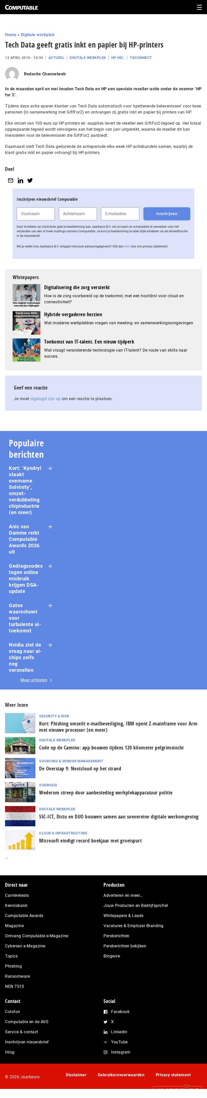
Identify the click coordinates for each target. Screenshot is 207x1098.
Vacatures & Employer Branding (134, 925)
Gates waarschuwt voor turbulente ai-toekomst (25, 618)
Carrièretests (17, 895)
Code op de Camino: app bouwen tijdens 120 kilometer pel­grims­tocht (111, 747)
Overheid (48, 785)
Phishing (13, 966)
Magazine (14, 925)
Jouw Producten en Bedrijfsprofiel (136, 905)
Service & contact (21, 1032)
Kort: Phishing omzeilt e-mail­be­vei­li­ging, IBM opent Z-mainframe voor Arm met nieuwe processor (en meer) (118, 726)
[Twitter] (30, 180)
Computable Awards (24, 915)
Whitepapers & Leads (124, 915)
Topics (11, 956)
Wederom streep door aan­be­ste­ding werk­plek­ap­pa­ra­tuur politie (106, 792)
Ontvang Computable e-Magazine (36, 935)
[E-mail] (11, 180)
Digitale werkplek (38, 34)
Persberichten (117, 935)
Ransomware (17, 976)
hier (127, 246)
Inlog (10, 1052)
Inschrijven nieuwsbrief (27, 1042)
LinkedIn (119, 1032)
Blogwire (112, 956)
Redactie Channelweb (45, 74)
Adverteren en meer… (123, 895)
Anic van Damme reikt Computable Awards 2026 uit (24, 539)
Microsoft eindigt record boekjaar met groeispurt (90, 840)
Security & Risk (54, 716)
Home (10, 34)
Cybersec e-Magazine (25, 946)
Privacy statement (173, 1074)
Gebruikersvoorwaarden (121, 1074)
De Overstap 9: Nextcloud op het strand (80, 768)
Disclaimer (76, 1074)
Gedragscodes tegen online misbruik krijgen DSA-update (26, 578)
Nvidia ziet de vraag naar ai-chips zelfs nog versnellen (25, 657)
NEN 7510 (14, 986)
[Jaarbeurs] (175, 1090)
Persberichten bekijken (125, 946)
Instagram (121, 1052)
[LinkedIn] (20, 180)
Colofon (12, 1011)
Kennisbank (16, 905)
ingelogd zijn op (45, 398)
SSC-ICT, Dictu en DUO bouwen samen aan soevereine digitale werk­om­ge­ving (119, 816)
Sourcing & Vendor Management (71, 761)
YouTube (119, 1042)
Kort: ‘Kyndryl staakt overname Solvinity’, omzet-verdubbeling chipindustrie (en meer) (25, 490)
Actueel (56, 58)
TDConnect (141, 58)
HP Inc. (118, 58)
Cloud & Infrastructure (63, 833)
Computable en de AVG (26, 1021)
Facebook (120, 1011)
